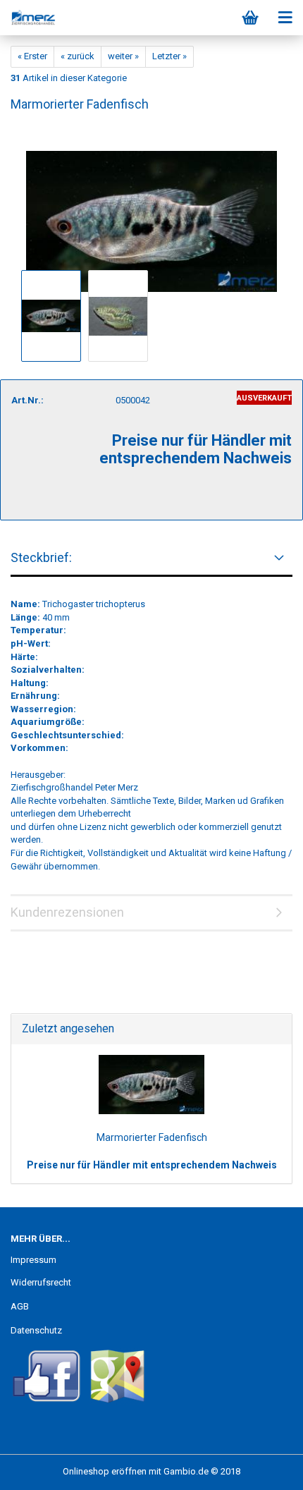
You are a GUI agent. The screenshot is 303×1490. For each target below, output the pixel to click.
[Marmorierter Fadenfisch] (151, 208)
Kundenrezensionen (67, 912)
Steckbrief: (41, 557)
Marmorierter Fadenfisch (152, 1137)
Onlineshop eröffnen (105, 1471)
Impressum (33, 1259)
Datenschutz (36, 1330)
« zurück (77, 56)
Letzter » (169, 56)
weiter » (123, 56)
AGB (20, 1306)
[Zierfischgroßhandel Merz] (28, 17)
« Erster (32, 56)
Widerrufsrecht (41, 1282)
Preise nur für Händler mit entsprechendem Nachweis (152, 1165)
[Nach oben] (264, 1468)
